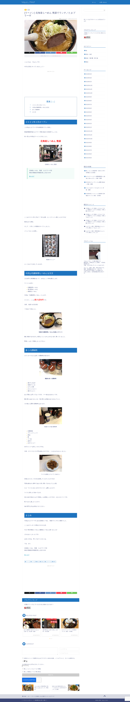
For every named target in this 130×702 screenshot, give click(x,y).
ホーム (94, 2)
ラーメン (27, 561)
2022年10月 (89, 93)
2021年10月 (89, 138)
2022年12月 (89, 85)
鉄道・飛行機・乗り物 (92, 58)
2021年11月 (89, 135)
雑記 (87, 62)
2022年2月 (89, 123)
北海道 (42, 561)
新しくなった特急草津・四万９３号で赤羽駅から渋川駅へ (95, 171)
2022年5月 (89, 112)
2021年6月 (89, 154)
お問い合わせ (103, 2)
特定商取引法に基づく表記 (40, 700)
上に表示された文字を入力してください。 (33, 664)
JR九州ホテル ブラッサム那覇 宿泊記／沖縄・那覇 (95, 183)
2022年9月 (89, 97)
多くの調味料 (36, 109)
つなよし (88, 217)
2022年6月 (89, 108)
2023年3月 (89, 77)
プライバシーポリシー (27, 700)
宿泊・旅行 (89, 54)
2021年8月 (89, 146)
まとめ (34, 112)
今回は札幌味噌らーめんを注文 (40, 107)
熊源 (37, 561)
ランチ (33, 561)
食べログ (31, 176)
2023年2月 (89, 81)
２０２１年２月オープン (39, 105)
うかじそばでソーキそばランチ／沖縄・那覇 (95, 188)
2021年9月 (89, 142)
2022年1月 (89, 127)
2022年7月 (89, 104)
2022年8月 (89, 100)
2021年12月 (89, 131)
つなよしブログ (28, 2)
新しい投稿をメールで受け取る (32, 671)
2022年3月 (89, 119)
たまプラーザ (48, 561)
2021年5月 (89, 157)
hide (53, 101)
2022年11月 (89, 89)
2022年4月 (89, 115)
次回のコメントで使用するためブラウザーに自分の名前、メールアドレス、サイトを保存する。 (50, 658)
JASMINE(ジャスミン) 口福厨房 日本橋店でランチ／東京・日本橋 (95, 194)
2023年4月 (89, 74)
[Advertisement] (50, 83)
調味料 (54, 561)
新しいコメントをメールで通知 (32, 668)
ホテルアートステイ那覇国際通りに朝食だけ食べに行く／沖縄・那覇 (95, 177)
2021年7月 (89, 150)
